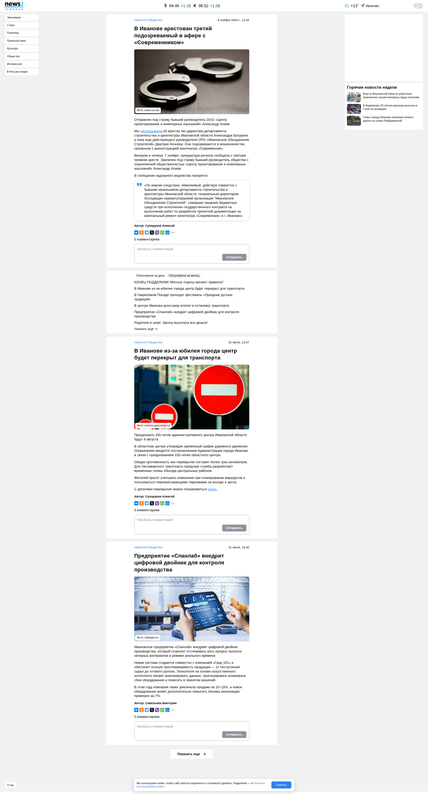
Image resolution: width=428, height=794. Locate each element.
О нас (10, 785)
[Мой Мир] (167, 232)
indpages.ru (151, 637)
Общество (155, 20)
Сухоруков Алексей (160, 225)
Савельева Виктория (161, 703)
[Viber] (157, 232)
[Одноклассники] (141, 232)
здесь (212, 489)
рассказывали (151, 131)
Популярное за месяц (184, 275)
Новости (140, 20)
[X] (152, 232)
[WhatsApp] (162, 232)
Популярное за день (150, 275)
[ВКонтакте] (136, 232)
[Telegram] (147, 232)
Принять (281, 784)
